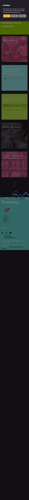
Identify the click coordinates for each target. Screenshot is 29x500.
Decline (14, 16)
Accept (7, 16)
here (19, 12)
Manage (22, 16)
